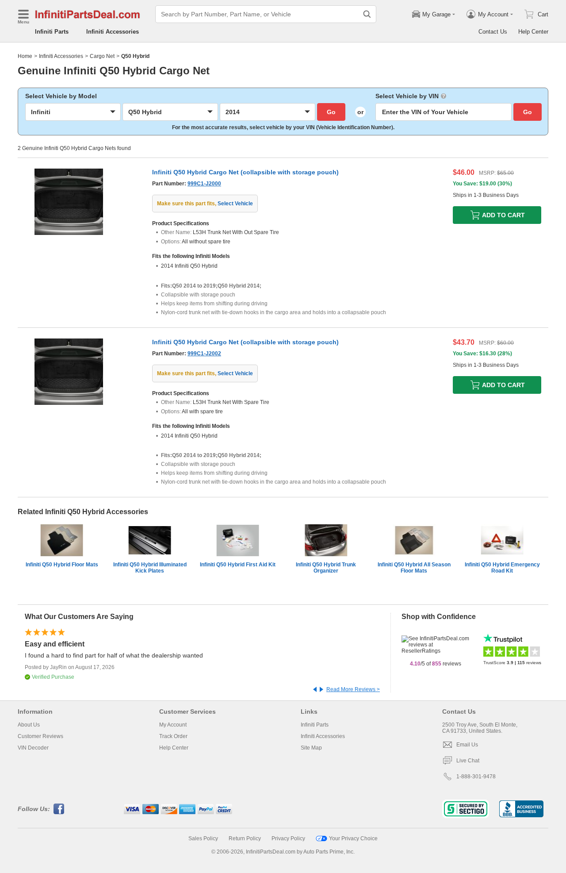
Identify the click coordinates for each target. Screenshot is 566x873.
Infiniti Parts (52, 31)
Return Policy (245, 838)
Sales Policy (203, 838)
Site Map (311, 748)
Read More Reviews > (353, 689)
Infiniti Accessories (112, 31)
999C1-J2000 (204, 184)
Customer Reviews (40, 736)
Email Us (467, 745)
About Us (29, 725)
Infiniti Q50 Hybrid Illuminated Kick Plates (150, 567)
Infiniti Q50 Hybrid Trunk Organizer (326, 567)
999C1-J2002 (204, 353)
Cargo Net (102, 56)
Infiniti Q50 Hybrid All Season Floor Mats (414, 567)
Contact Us (492, 31)
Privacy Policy (288, 838)
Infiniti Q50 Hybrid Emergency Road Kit (502, 567)
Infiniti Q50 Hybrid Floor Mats (62, 564)
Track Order (173, 736)
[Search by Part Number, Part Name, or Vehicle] (367, 14)
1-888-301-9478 (476, 776)
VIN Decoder (33, 748)
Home (25, 56)
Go (331, 111)
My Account (173, 725)
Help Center (533, 31)
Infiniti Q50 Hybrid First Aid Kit (237, 564)
